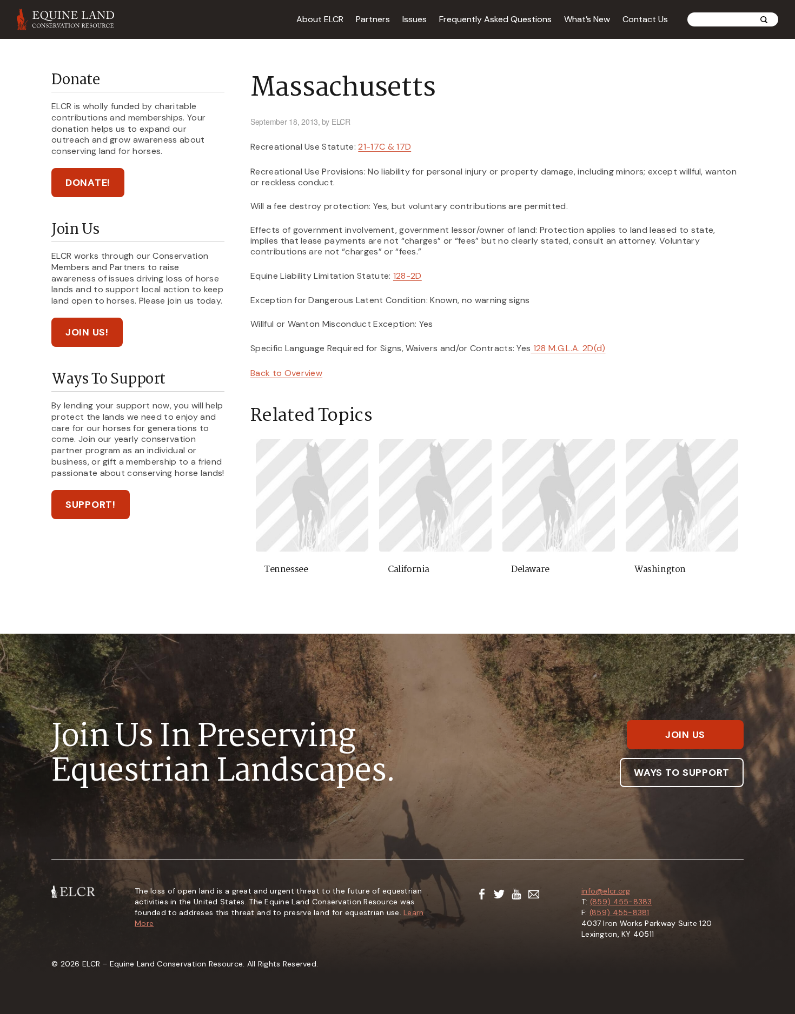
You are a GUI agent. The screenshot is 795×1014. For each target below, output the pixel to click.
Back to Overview (286, 373)
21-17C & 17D (384, 146)
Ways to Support (682, 772)
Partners (373, 19)
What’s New (587, 19)
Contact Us (645, 19)
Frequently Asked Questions (495, 19)
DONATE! (87, 182)
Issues (414, 19)
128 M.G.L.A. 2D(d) (568, 348)
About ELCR (319, 19)
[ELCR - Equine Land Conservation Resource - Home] (66, 19)
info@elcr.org (606, 891)
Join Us (685, 734)
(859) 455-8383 (621, 901)
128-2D (407, 275)
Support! (90, 504)
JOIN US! (87, 332)
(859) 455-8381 (619, 912)
